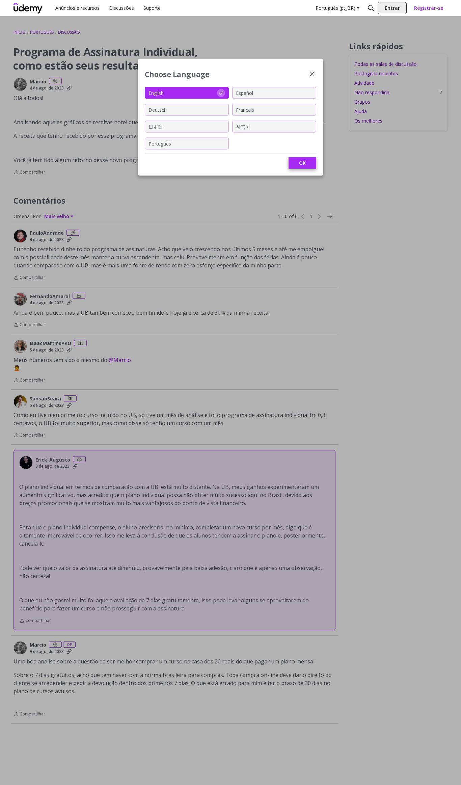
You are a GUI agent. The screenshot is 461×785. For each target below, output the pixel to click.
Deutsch (157, 109)
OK (302, 163)
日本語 (155, 126)
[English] (28, 8)
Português (159, 143)
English (156, 92)
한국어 (243, 126)
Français (245, 109)
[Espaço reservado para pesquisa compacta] (371, 8)
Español (244, 92)
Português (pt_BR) (335, 8)
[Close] (312, 74)
